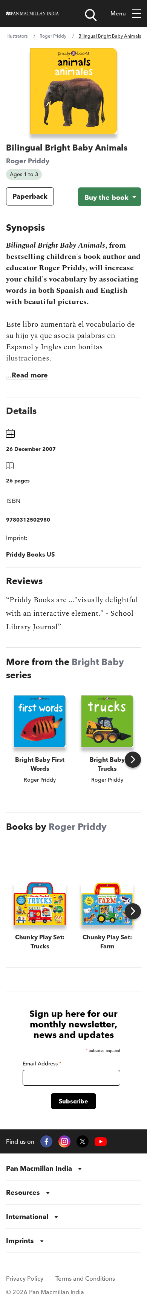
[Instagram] (64, 1141)
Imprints (20, 1240)
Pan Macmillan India (39, 1168)
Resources (23, 1192)
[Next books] (133, 760)
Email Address (42, 1063)
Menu (118, 13)
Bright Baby (98, 661)
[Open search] (91, 15)
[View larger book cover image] (73, 91)
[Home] (32, 13)
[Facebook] (46, 1141)
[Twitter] (83, 1141)
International (27, 1216)
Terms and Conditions (85, 1278)
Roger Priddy (53, 36)
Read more (30, 375)
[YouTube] (101, 1141)
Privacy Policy (24, 1278)
